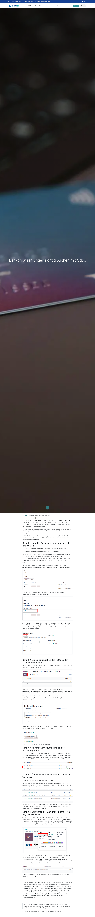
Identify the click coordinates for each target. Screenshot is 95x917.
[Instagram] (85, 2)
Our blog (24, 515)
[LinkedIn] (80, 2)
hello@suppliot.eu (29, 1)
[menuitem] (24, 5)
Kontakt (76, 6)
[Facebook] (82, 2)
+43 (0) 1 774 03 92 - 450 (15, 1)
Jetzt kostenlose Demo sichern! (43, 1)
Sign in (82, 6)
